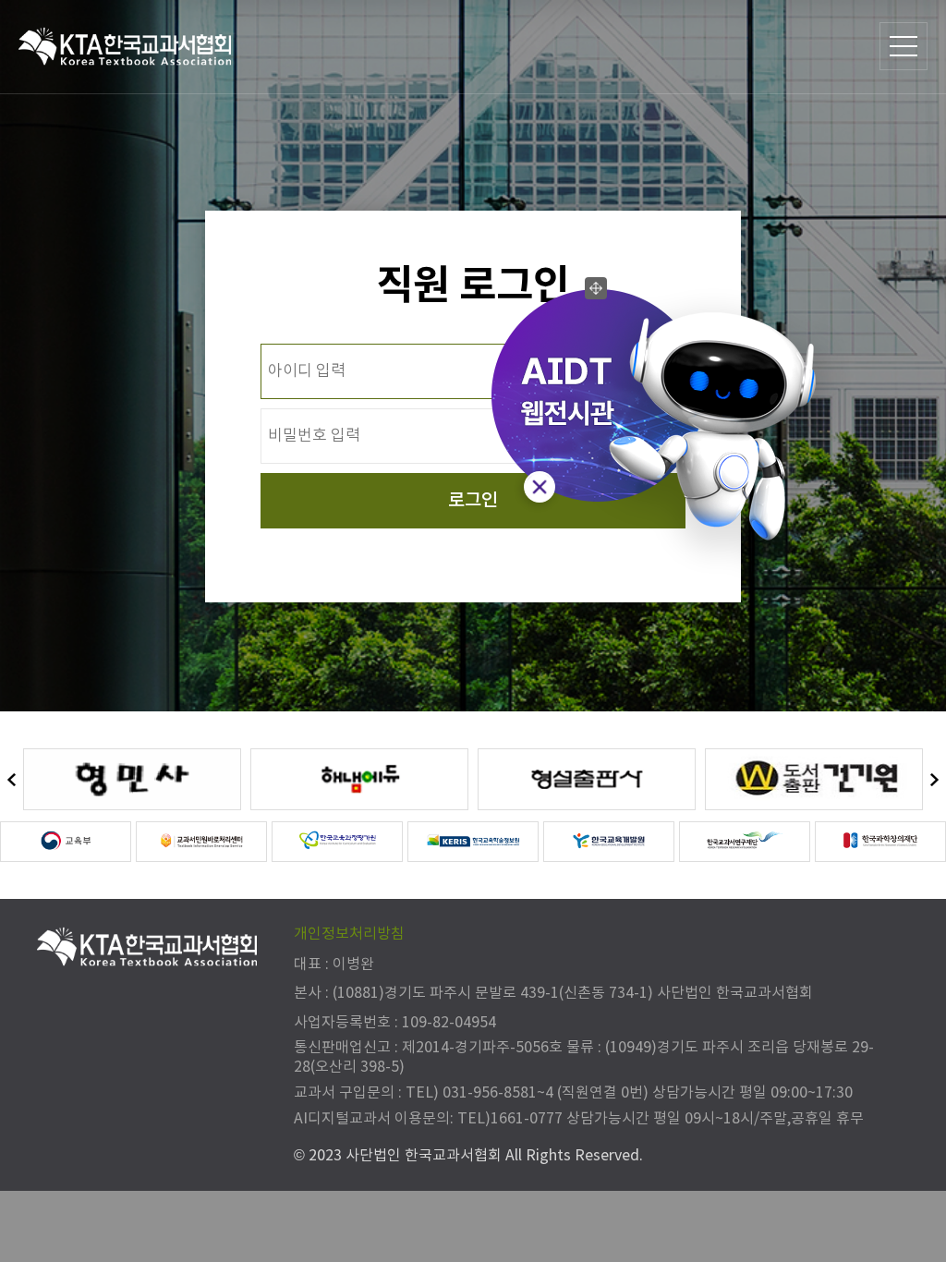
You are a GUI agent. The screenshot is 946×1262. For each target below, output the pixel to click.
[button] (11, 780)
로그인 (473, 501)
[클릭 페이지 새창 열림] (132, 779)
